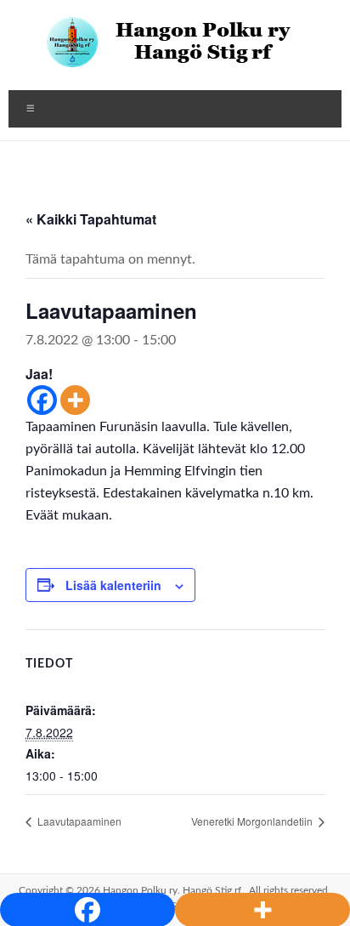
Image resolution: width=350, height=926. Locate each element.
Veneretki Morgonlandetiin (253, 821)
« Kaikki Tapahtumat (90, 219)
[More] (75, 400)
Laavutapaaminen (78, 821)
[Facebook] (42, 400)
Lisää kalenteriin (113, 585)
